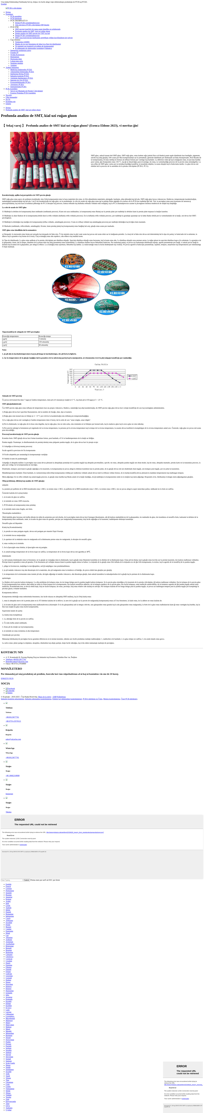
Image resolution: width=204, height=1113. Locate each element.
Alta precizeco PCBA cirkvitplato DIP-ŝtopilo (32, 25)
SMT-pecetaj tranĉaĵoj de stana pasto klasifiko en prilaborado (37, 29)
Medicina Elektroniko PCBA (21, 70)
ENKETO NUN (7, 678)
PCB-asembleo (16, 16)
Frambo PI (14, 53)
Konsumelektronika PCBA (20, 82)
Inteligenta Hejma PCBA (19, 74)
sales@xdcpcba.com (13, 739)
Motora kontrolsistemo (111, 699)
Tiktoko (8, 812)
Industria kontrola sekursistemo (12, 699)
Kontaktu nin (10, 102)
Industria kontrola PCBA (19, 76)
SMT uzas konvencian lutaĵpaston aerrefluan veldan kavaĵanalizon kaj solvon (44, 38)
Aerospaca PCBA (17, 85)
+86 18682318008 (12, 776)
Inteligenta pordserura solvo (20, 50)
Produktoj (9, 14)
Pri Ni (8, 99)
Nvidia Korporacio (17, 55)
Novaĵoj (9, 95)
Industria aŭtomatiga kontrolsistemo (38, 699)
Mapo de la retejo (44, 697)
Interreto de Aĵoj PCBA (19, 80)
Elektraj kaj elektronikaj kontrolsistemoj (67, 699)
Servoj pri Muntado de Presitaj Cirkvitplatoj (26, 91)
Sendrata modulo (16, 63)
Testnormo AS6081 (22, 42)
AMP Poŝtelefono (59, 697)
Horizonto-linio (16, 59)
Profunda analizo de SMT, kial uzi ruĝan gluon (32, 31)
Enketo (8, 104)
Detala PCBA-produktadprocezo (27, 23)
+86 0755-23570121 (13, 721)
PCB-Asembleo (11, 89)
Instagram (9, 794)
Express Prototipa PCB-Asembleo (23, 93)
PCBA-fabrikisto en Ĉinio (92, 699)
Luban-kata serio (16, 61)
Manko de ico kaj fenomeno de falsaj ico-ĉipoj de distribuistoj (38, 44)
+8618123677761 (12, 717)
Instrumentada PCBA (18, 87)
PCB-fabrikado (16, 19)
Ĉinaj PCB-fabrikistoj (129, 699)
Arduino (13, 65)
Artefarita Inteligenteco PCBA (21, 78)
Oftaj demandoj (11, 97)
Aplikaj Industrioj (12, 67)
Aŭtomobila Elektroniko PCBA (22, 72)
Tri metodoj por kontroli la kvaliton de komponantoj (34, 46)
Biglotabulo (14, 57)
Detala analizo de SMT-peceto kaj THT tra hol (32, 33)
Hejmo (8, 12)
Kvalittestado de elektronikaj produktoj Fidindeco (33, 48)
